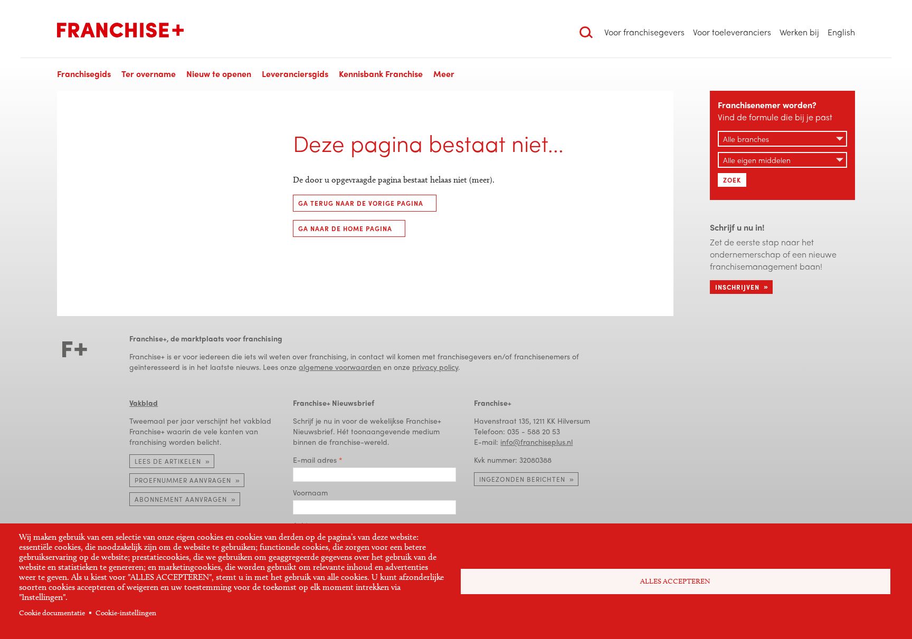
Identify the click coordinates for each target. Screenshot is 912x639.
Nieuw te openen (218, 74)
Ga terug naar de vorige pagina (360, 203)
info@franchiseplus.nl (536, 441)
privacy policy (435, 366)
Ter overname (148, 74)
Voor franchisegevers (644, 32)
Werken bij (799, 32)
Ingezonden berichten (522, 479)
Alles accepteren (675, 581)
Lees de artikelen (168, 461)
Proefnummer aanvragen (183, 480)
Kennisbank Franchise (381, 74)
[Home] (120, 30)
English (841, 32)
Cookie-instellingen (126, 612)
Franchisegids (84, 74)
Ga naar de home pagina (345, 228)
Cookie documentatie (52, 612)
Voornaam (310, 492)
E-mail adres (315, 459)
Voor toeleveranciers (732, 32)
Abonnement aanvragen (181, 499)
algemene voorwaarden (340, 366)
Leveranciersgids (295, 74)
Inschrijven (737, 287)
